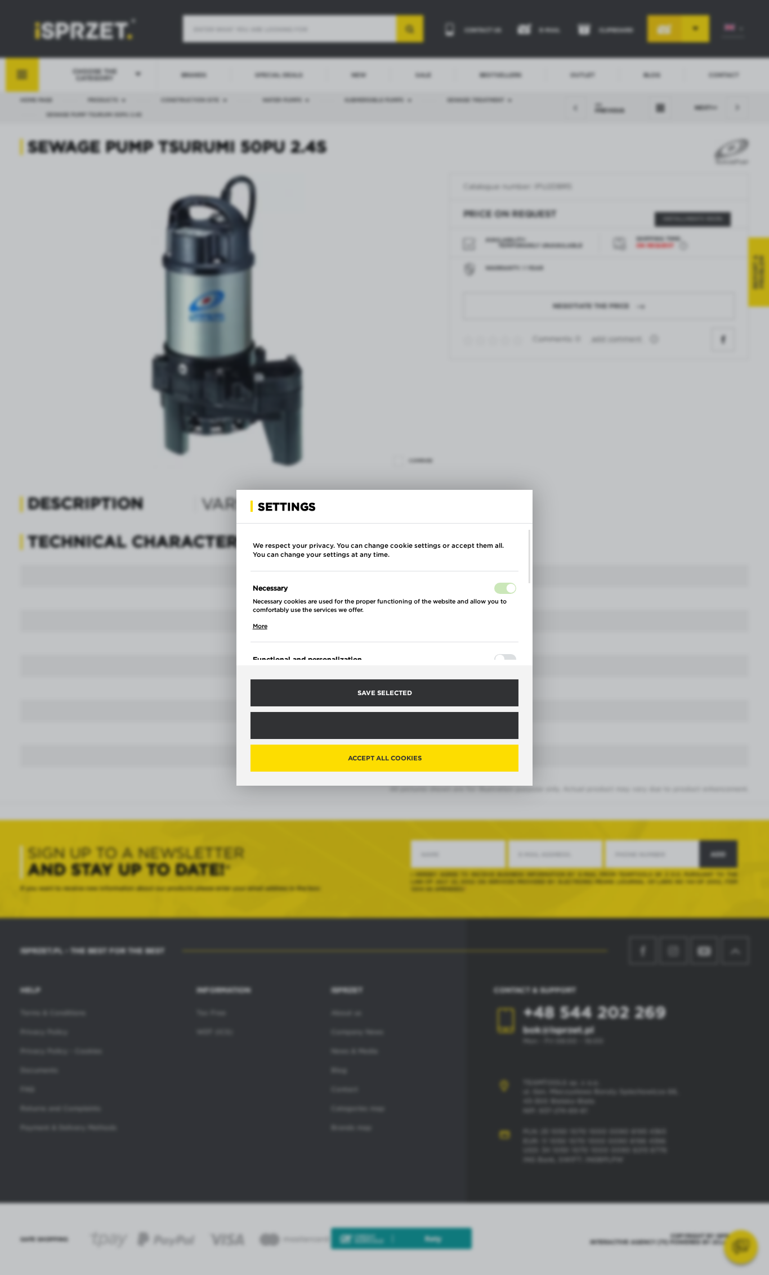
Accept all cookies (385, 757)
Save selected (384, 692)
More (260, 626)
